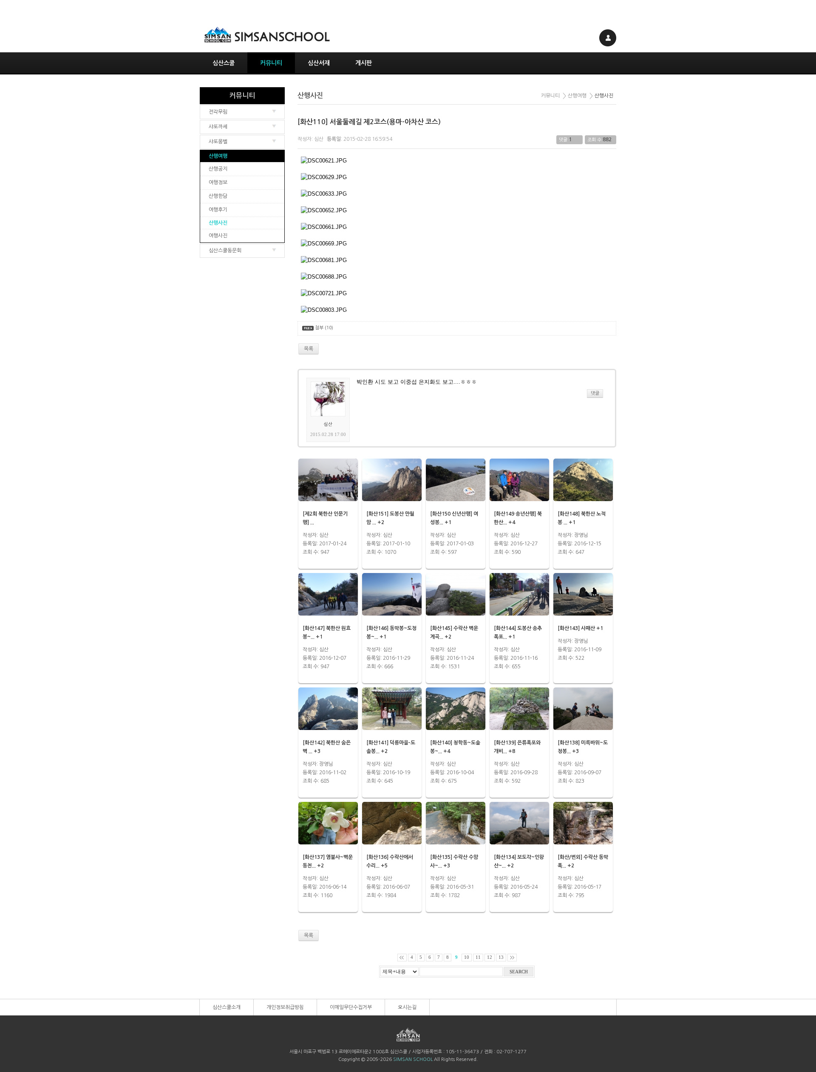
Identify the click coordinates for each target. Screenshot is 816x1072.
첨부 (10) (324, 327)
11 (478, 957)
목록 (308, 935)
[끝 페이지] (512, 957)
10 (466, 957)
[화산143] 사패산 (576, 628)
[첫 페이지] (402, 957)
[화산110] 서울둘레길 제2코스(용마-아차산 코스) (369, 122)
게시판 (363, 63)
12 (489, 957)
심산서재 (319, 63)
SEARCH (519, 971)
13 (501, 957)
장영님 (581, 535)
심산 (318, 139)
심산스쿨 (223, 63)
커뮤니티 (271, 63)
